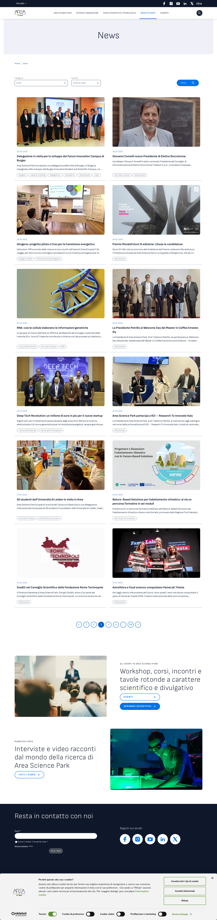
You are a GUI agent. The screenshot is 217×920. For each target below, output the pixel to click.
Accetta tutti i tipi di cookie (185, 881)
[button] (199, 13)
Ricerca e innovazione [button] (87, 13)
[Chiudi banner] (212, 878)
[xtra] (199, 3)
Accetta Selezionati (185, 891)
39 (130, 624)
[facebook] (164, 3)
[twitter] (192, 3)
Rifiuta (184, 900)
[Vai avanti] (138, 625)
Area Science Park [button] (63, 13)
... (123, 624)
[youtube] (178, 3)
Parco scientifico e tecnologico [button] (119, 13)
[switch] (90, 914)
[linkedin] (185, 3)
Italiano (20, 3)
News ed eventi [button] (148, 13)
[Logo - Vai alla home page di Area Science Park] (20, 13)
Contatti (164, 13)
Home (17, 63)
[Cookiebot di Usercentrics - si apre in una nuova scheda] (19, 914)
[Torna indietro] (79, 625)
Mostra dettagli (180, 914)
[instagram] (171, 3)
